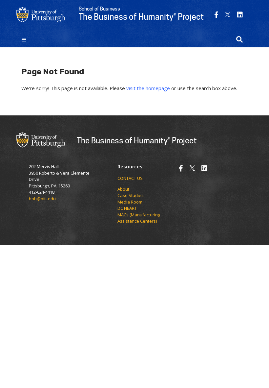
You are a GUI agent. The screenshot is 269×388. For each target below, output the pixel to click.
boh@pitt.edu (42, 199)
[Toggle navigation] (24, 39)
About (123, 189)
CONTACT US (130, 178)
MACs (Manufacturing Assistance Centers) (138, 218)
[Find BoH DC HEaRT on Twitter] (227, 14)
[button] (239, 39)
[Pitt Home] (41, 14)
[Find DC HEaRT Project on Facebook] (216, 14)
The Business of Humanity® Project (137, 140)
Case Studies (130, 195)
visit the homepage (148, 88)
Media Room (129, 202)
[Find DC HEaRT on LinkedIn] (240, 14)
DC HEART (127, 208)
